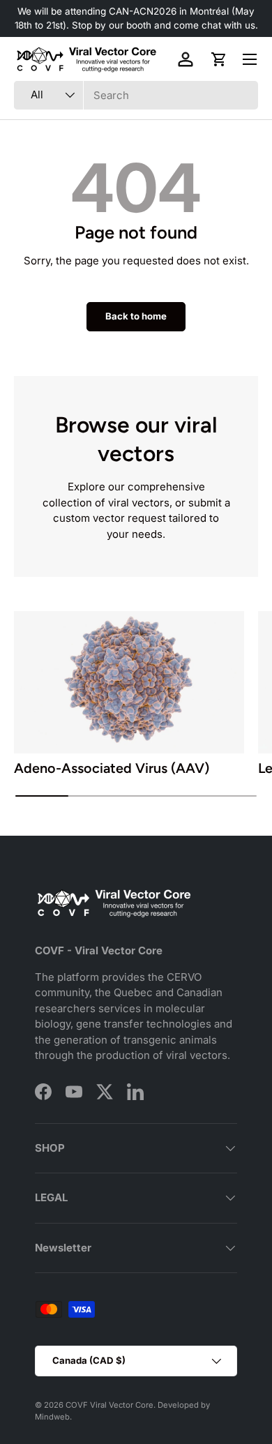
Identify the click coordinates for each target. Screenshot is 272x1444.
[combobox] (136, 95)
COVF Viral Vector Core (109, 1405)
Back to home (136, 316)
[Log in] (185, 59)
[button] (219, 59)
